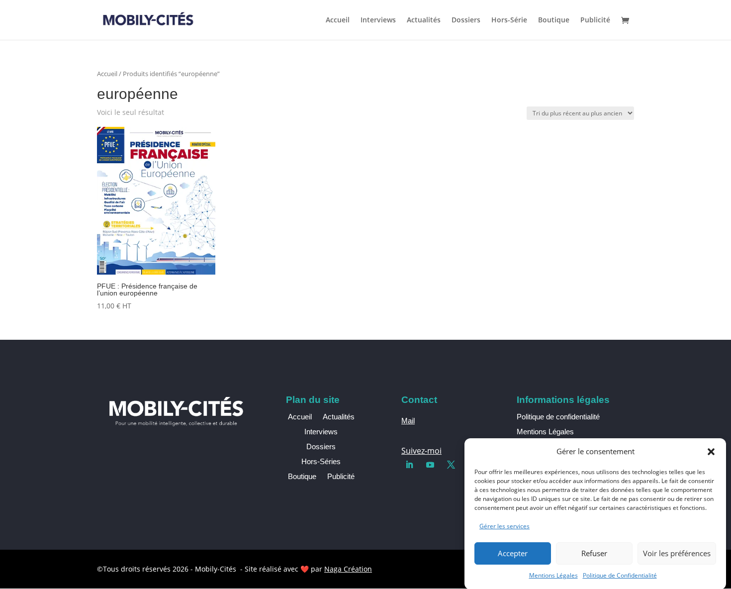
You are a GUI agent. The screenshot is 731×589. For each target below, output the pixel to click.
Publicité (595, 20)
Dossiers (466, 20)
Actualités (424, 20)
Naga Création (348, 569)
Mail (408, 420)
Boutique (553, 20)
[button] (711, 452)
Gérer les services (504, 525)
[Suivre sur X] (451, 465)
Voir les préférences (677, 553)
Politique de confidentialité (558, 416)
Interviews (378, 20)
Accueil (338, 20)
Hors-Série (509, 20)
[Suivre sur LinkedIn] (409, 465)
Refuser (594, 553)
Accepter (513, 553)
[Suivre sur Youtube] (430, 465)
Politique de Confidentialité (620, 575)
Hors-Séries (321, 462)
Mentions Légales (553, 575)
